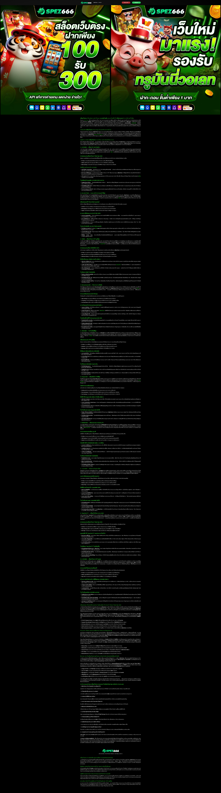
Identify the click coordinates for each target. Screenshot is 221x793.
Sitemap (100, 2)
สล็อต (96, 228)
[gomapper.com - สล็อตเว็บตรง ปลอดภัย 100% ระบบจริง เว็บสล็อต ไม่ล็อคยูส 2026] (86, 2)
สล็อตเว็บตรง (96, 2)
